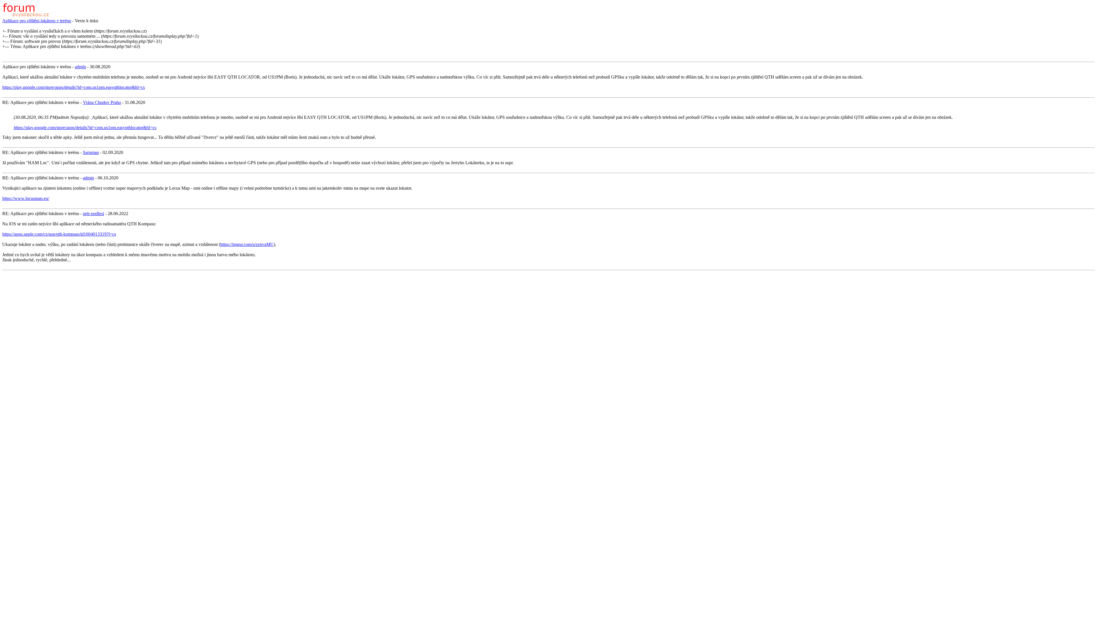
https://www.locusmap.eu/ (25, 198)
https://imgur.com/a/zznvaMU (247, 244)
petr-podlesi (93, 213)
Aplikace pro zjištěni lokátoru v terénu (36, 20)
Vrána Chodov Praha (102, 102)
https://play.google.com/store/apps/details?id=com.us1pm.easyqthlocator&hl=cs (73, 87)
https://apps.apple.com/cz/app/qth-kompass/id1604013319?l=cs (59, 234)
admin (80, 66)
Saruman (91, 152)
